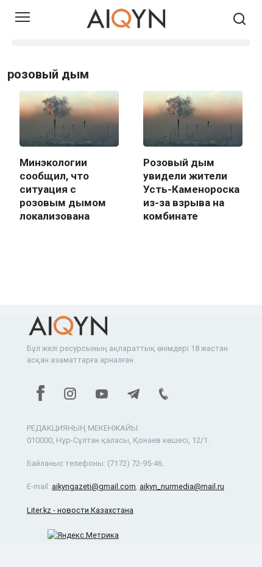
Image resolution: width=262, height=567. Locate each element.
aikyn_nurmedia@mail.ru (182, 486)
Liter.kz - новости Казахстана (80, 510)
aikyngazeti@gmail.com (94, 486)
